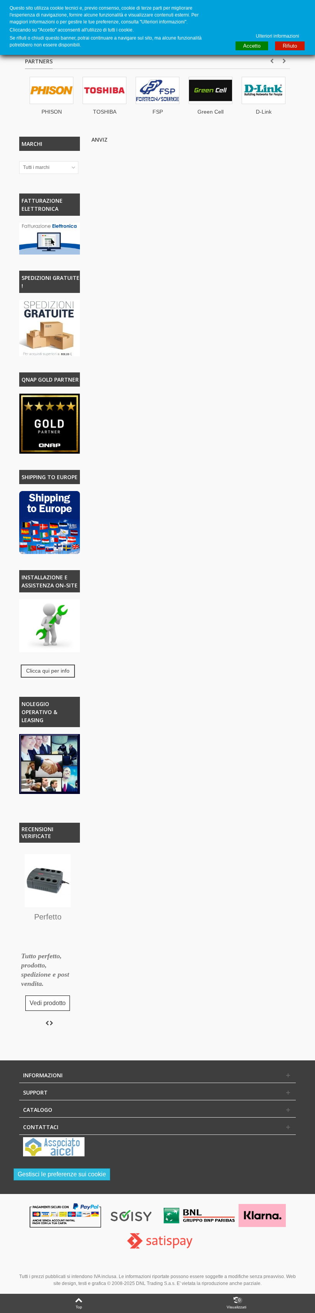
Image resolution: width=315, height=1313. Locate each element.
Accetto (251, 46)
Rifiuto (290, 46)
